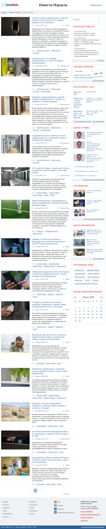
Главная (5, 501)
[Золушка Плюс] (79, 93)
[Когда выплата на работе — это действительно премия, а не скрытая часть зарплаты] (79, 158)
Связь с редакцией (86, 511)
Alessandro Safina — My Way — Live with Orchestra (94, 112)
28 (97, 317)
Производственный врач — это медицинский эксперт (94, 134)
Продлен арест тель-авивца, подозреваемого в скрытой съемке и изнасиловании (48, 61)
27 (92, 317)
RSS (58, 502)
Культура (6, 516)
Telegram (60, 505)
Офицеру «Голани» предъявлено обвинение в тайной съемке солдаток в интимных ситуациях (49, 405)
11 (84, 311)
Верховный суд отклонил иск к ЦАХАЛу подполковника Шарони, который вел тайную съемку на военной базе (49, 337)
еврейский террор (93, 270)
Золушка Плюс (91, 91)
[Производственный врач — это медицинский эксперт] (79, 135)
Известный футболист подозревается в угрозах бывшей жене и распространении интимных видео (50, 203)
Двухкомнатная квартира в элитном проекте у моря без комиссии (93, 242)
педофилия (59, 294)
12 (88, 311)
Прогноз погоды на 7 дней (82, 75)
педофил (51, 294)
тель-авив (36, 53)
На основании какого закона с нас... (87, 171)
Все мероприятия (98, 121)
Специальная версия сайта (65, 512)
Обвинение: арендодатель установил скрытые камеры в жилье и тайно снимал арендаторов (50, 371)
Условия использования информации (92, 527)
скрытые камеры (42, 193)
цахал (59, 363)
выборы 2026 (79, 270)
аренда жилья (61, 266)
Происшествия (64, 66)
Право (67, 25)
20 (92, 314)
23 (75, 317)
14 (97, 311)
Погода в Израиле (98, 80)
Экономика (6, 507)
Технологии (33, 504)
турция (35, 297)
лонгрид (95, 280)
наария (46, 195)
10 (80, 311)
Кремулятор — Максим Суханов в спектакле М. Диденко (94, 100)
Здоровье (33, 501)
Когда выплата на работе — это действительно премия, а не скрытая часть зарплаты (94, 158)
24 (80, 317)
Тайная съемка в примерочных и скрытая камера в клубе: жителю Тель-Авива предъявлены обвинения (50, 20)
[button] (9, 5)
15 (101, 311)
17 (80, 314)
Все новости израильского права (93, 179)
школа (52, 195)
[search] (99, 19)
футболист (40, 231)
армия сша (78, 280)
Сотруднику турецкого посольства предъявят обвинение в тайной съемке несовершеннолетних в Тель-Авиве (49, 304)
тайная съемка (55, 50)
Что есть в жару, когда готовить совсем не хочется (93, 202)
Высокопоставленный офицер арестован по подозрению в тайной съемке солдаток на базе (50, 434)
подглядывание (42, 426)
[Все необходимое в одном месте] (79, 212)
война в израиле (93, 277)
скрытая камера (54, 193)
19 (88, 314)
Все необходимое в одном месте (93, 210)
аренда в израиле (49, 266)
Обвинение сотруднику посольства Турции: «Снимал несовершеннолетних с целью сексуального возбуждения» (50, 274)
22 (101, 314)
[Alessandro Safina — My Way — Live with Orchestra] (79, 114)
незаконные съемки (43, 50)
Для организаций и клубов (82, 121)
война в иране (80, 277)
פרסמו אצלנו (84, 520)
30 (75, 321)
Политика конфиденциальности (90, 514)
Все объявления (98, 258)
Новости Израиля (53, 5)
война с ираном (93, 273)
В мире (32, 507)
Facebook (60, 509)
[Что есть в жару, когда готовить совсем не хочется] (79, 203)
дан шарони (40, 363)
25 (84, 317)
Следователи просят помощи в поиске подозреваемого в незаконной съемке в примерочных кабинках (49, 138)
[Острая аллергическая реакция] (79, 193)
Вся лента (100, 60)
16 (75, 314)
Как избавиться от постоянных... (86, 175)
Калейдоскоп (34, 510)
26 (88, 317)
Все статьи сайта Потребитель (94, 219)
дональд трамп (80, 273)
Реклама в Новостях (87, 517)
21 (97, 314)
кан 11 (87, 280)
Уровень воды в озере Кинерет (83, 77)
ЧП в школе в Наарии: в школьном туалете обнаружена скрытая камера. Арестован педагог (50, 170)
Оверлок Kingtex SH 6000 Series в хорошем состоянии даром (94, 231)
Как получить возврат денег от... (86, 166)
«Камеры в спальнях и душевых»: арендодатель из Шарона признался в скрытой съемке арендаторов (48, 241)
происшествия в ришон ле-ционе (86, 283)
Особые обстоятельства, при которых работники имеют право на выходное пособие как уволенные (94, 146)
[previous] (75, 297)
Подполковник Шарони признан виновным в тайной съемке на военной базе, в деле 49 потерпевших (50, 460)
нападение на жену (52, 231)
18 (84, 314)
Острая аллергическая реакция (94, 191)
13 (92, 311)
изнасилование (45, 91)
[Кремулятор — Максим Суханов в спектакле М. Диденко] (79, 103)
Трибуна (32, 513)
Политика (6, 504)
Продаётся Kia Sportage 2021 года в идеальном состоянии (94, 251)
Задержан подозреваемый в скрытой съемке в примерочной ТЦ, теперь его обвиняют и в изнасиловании (48, 99)
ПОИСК (76, 20)
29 (101, 317)
